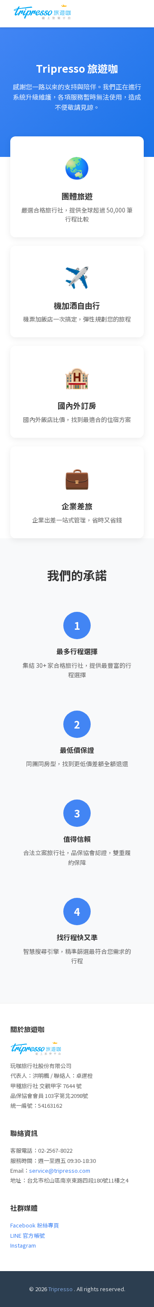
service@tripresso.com (59, 1170)
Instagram (23, 1245)
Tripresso (60, 1289)
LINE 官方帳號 (27, 1235)
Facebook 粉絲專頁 (34, 1225)
